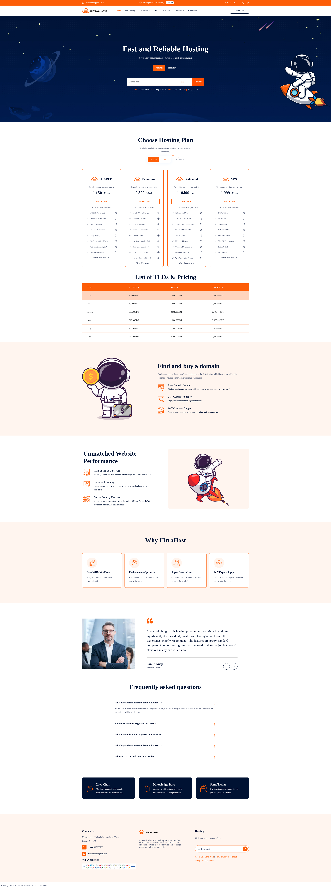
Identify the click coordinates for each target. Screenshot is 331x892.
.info (169, 89)
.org (185, 89)
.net (152, 89)
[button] (226, 666)
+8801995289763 (95, 847)
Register (198, 82)
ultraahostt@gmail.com (97, 854)
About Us (199, 857)
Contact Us (209, 857)
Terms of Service (222, 857)
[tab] (159, 68)
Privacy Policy (208, 860)
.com (135, 89)
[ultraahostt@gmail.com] (84, 854)
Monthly (154, 159)
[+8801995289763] (84, 847)
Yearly (165, 159)
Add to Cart (101, 201)
